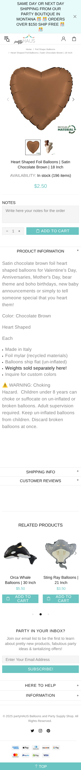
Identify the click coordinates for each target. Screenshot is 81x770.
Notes (9, 203)
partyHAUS (24, 39)
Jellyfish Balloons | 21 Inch (32, 580)
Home (29, 49)
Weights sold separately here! (36, 367)
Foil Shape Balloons (45, 49)
